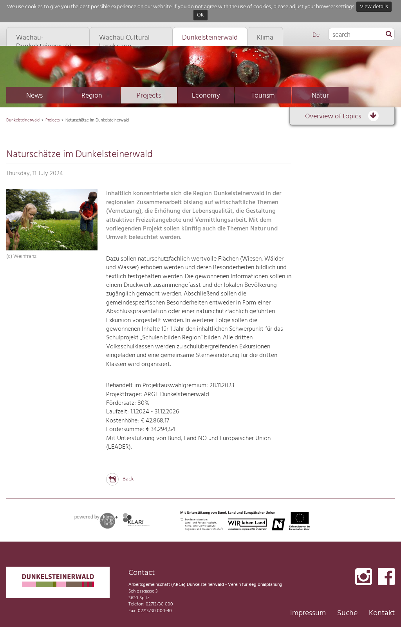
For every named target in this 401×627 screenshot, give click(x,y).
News (34, 95)
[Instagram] (363, 577)
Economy (206, 95)
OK (200, 15)
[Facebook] (386, 577)
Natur (320, 95)
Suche (347, 613)
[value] (389, 34)
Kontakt (382, 613)
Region (91, 95)
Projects (149, 95)
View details (374, 6)
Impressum (308, 613)
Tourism (263, 95)
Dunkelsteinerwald (23, 120)
